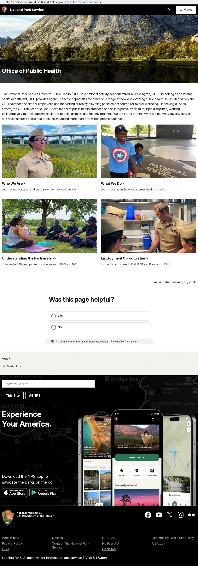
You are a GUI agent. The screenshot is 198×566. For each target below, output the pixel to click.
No (59, 327)
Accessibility (10, 538)
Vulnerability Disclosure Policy (173, 538)
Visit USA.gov (96, 558)
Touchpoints (131, 341)
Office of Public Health (31, 70)
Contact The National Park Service (70, 545)
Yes (60, 316)
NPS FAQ (109, 538)
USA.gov (158, 543)
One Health (50, 109)
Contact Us (13, 366)
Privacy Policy (12, 543)
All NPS (34, 395)
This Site (13, 395)
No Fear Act (110, 543)
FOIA (5, 549)
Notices (57, 538)
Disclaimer (109, 549)
